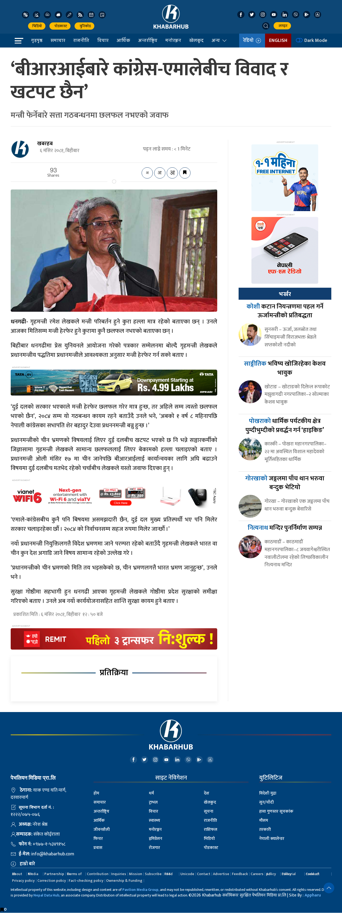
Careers (257, 874)
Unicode (187, 874)
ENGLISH (278, 41)
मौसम (263, 820)
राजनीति (81, 40)
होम (96, 793)
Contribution (97, 874)
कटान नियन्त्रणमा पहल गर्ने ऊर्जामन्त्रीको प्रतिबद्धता (285, 311)
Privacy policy (23, 881)
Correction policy (51, 881)
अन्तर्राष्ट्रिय (147, 40)
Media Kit (33, 874)
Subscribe (153, 874)
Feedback (240, 874)
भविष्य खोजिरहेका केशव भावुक (285, 368)
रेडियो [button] (249, 41)
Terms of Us (74, 874)
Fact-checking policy (86, 881)
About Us (17, 874)
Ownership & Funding (124, 881)
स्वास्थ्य (154, 820)
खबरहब (45, 143)
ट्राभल (153, 802)
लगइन (282, 26)
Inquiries (118, 874)
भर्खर (285, 294)
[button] (266, 26)
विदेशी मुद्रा (267, 793)
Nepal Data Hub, (46, 895)
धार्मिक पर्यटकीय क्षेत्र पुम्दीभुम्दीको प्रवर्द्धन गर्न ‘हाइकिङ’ (285, 426)
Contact (203, 874)
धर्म (151, 793)
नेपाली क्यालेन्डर (271, 838)
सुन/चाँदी (266, 802)
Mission (135, 874)
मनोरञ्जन (173, 40)
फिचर (98, 838)
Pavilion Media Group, (140, 890)
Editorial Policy (289, 874)
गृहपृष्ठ (36, 40)
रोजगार (154, 847)
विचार (102, 40)
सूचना (208, 811)
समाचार (57, 40)
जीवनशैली (102, 829)
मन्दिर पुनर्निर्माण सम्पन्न (285, 528)
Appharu (313, 895)
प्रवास (98, 847)
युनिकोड (84, 26)
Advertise (221, 874)
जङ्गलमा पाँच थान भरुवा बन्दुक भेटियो (284, 483)
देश (206, 793)
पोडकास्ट (60, 26)
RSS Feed (168, 874)
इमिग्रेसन (155, 838)
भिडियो (37, 26)
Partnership (54, 874)
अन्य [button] (216, 40)
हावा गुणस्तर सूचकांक (276, 811)
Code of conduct (313, 874)
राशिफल (210, 829)
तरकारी (265, 829)
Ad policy (271, 874)
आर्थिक (123, 40)
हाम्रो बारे (27, 864)
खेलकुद (196, 40)
